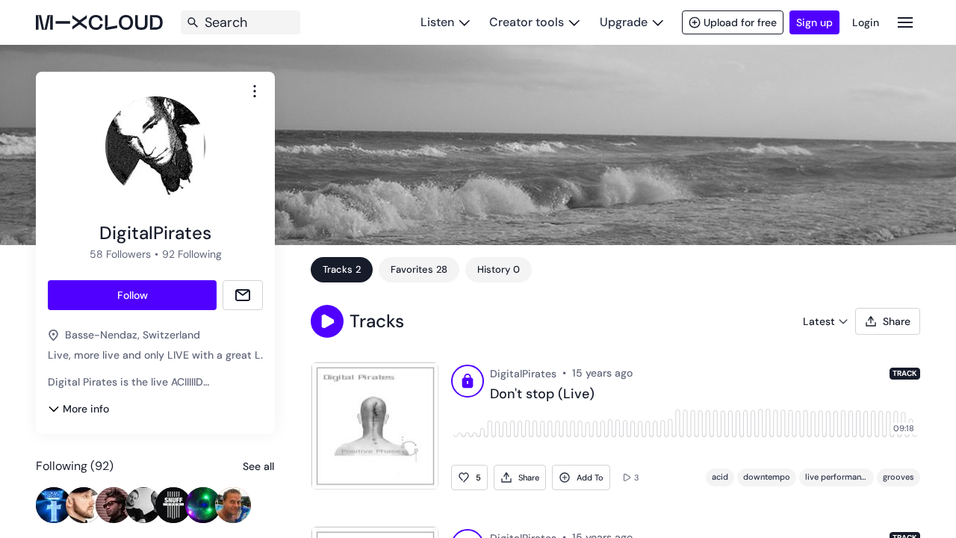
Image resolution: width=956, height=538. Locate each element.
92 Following (192, 254)
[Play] (467, 383)
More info (86, 408)
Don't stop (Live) (542, 394)
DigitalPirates (523, 373)
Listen (437, 22)
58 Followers (120, 254)
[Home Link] (99, 22)
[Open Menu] (905, 22)
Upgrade (624, 22)
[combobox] (255, 91)
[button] (327, 321)
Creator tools (526, 22)
